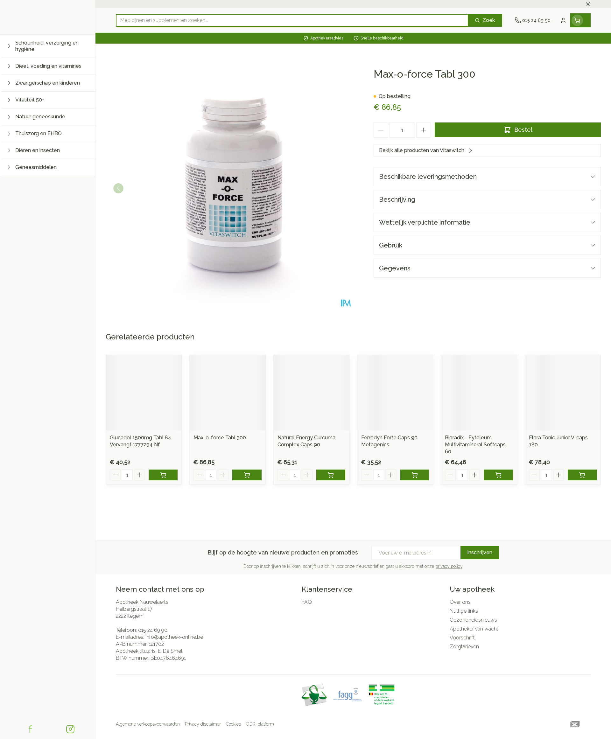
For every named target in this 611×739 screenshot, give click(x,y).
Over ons (460, 602)
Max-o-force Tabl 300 (219, 438)
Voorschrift (462, 638)
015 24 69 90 (152, 630)
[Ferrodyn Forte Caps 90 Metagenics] (395, 392)
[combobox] (292, 20)
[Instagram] (70, 729)
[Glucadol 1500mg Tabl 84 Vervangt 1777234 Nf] (143, 392)
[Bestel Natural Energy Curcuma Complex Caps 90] (330, 475)
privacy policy (448, 566)
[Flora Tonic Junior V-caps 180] (562, 392)
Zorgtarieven (464, 647)
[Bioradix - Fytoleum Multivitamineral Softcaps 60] (478, 392)
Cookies (233, 724)
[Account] (563, 20)
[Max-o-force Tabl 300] (227, 392)
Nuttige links (464, 611)
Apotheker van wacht (474, 629)
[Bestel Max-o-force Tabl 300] (246, 475)
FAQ (307, 602)
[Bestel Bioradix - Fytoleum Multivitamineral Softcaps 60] (498, 475)
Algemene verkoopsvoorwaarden (148, 724)
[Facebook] (30, 729)
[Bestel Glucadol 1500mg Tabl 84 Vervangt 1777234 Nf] (163, 475)
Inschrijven (479, 552)
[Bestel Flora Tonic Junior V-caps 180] (582, 475)
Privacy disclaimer (203, 724)
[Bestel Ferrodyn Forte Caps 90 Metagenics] (414, 475)
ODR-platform (260, 724)
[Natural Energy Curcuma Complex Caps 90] (311, 392)
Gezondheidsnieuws (473, 620)
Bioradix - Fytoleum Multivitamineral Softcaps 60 (475, 445)
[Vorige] (118, 188)
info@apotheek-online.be (174, 637)
